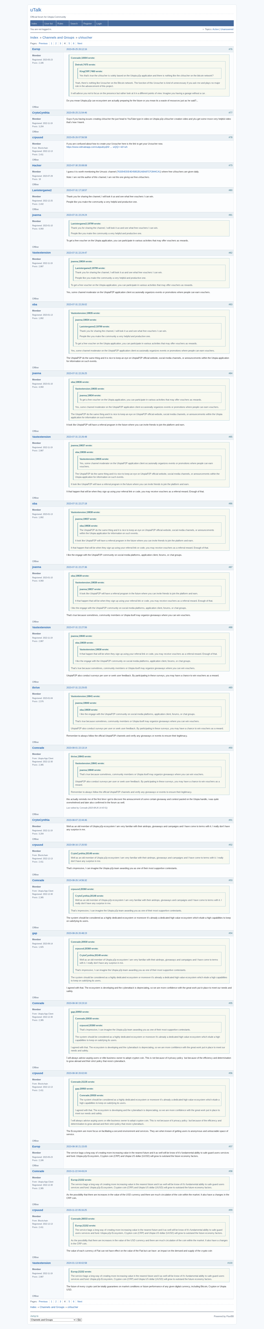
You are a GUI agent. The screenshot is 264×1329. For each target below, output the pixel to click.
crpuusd (37, 137)
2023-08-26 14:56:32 (76, 880)
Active (216, 29)
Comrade (38, 747)
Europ (36, 49)
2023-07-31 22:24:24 (76, 215)
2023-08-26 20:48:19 (76, 933)
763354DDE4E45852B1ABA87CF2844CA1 (138, 171)
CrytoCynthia (41, 112)
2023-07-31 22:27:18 (76, 503)
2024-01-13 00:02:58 (76, 1263)
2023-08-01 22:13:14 (76, 748)
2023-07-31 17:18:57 (76, 190)
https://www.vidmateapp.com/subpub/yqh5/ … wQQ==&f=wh (96, 147)
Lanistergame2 (42, 190)
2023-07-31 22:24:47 (76, 253)
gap (34, 933)
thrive (36, 687)
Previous (43, 43)
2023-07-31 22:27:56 (76, 627)
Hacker (36, 165)
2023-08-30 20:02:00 (76, 1073)
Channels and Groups (58, 37)
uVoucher (85, 37)
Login (99, 23)
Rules (60, 23)
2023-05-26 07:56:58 (76, 137)
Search (74, 23)
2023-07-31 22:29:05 (76, 687)
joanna (36, 214)
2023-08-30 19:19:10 (76, 1003)
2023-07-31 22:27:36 (76, 567)
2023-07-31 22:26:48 (76, 437)
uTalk (35, 10)
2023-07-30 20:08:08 (76, 165)
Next (79, 43)
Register (87, 23)
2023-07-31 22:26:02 (76, 304)
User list (48, 23)
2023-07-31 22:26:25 (76, 373)
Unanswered (227, 29)
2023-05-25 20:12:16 (76, 49)
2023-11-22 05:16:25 (76, 1210)
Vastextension (41, 252)
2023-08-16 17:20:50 (76, 845)
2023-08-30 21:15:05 (76, 1146)
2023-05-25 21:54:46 (76, 112)
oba (34, 304)
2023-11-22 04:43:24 (76, 1171)
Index (34, 23)
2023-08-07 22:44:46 (76, 820)
